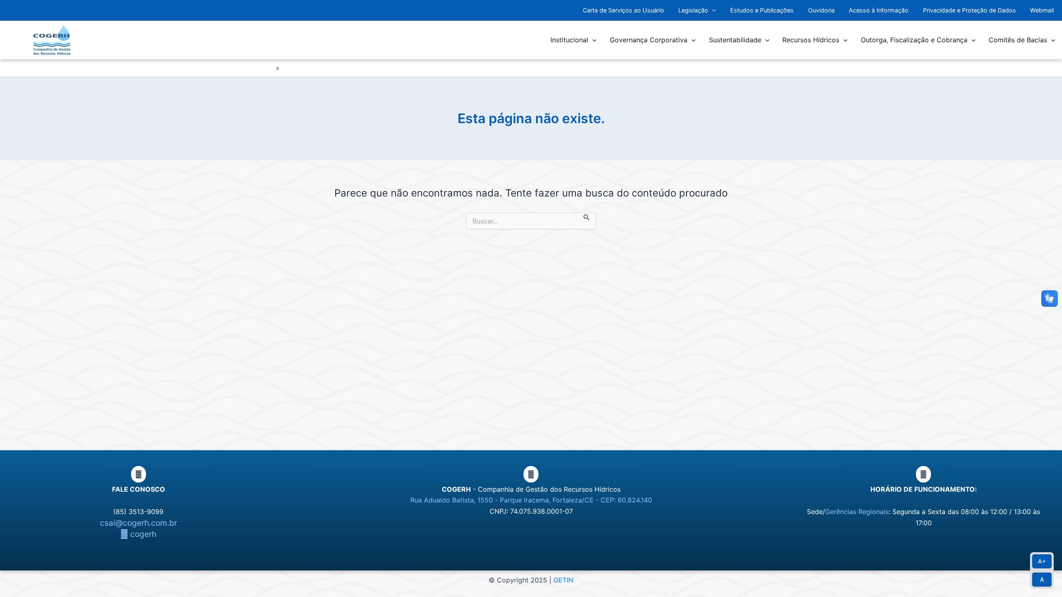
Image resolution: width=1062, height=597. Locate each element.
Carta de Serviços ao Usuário (623, 10)
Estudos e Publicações (762, 10)
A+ (1042, 561)
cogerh (142, 534)
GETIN (563, 580)
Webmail (1042, 10)
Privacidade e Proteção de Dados (969, 10)
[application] (712, 10)
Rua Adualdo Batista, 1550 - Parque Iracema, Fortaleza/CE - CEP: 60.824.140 (531, 500)
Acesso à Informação (879, 10)
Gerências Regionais (857, 511)
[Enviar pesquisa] (586, 217)
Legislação (693, 10)
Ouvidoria (821, 10)
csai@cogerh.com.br (138, 523)
